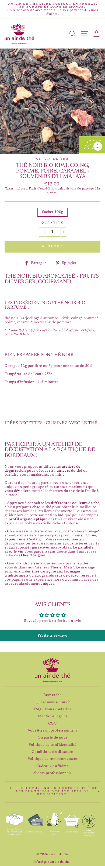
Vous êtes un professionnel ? (53, 731)
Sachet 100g (52, 212)
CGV (52, 724)
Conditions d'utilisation (52, 752)
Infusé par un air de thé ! (52, 862)
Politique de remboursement (52, 759)
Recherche (52, 695)
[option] (52, 9)
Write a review (52, 635)
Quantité (52, 223)
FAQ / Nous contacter (53, 709)
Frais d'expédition (43, 188)
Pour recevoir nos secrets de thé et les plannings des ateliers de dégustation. (52, 791)
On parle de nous (52, 738)
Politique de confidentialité (53, 745)
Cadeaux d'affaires (52, 766)
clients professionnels (52, 773)
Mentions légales (52, 716)
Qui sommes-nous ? (53, 702)
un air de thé (52, 159)
